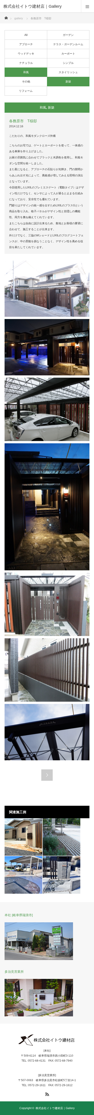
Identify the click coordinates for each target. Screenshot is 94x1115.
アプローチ (26, 44)
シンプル (68, 63)
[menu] (87, 6)
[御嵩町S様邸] (23, 875)
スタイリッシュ (68, 72)
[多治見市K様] (61, 875)
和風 (26, 72)
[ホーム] (6, 16)
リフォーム (26, 90)
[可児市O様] (61, 837)
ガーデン (68, 35)
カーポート (68, 53)
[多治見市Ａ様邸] (23, 837)
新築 (68, 81)
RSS (46, 1093)
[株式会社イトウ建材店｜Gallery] (40, 6)
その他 (26, 81)
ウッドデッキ (26, 53)
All (26, 35)
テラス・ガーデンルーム (68, 44)
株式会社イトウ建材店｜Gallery (55, 1108)
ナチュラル (26, 63)
